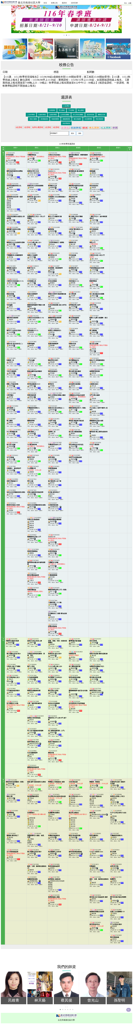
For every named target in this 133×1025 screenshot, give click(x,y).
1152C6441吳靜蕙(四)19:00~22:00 (77, 396)
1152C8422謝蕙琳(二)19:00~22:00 (34, 537)
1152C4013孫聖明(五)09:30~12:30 (96, 867)
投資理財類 (66, 123)
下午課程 (71, 110)
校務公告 (54, 3)
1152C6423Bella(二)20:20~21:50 (35, 591)
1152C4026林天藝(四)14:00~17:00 (75, 678)
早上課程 (62, 110)
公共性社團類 (64, 114)
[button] (64, 35)
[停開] (115, 127)
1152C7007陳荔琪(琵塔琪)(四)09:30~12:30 (75, 852)
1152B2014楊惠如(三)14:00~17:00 (55, 678)
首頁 (45, 3)
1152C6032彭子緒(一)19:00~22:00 (13, 432)
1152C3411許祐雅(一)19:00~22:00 (14, 331)
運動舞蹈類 (66, 119)
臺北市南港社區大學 (28, 2)
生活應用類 (88, 119)
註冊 (129, 3)
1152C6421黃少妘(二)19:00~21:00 (35, 446)
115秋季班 (66, 106)
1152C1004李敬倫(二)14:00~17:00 (34, 678)
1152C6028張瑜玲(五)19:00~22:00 (96, 331)
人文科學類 (31, 114)
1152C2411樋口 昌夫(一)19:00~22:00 (15, 282)
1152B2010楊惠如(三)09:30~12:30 (54, 852)
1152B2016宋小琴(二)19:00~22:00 (34, 282)
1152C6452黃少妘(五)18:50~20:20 (97, 156)
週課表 (64, 3)
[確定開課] (94, 127)
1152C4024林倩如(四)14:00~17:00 (76, 655)
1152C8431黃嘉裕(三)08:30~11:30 (57, 798)
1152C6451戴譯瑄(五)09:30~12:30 (96, 926)
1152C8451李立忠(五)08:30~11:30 (99, 783)
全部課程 (52, 110)
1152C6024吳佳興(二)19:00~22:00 (34, 432)
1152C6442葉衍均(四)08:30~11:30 (76, 783)
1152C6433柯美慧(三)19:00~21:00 (56, 564)
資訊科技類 (90, 114)
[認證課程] (75, 127)
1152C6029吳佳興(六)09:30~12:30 (117, 867)
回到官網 (74, 3)
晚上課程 (81, 110)
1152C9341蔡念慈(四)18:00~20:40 (78, 158)
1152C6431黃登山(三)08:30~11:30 (56, 783)
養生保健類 (77, 119)
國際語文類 (101, 114)
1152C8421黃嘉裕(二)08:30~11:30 (36, 784)
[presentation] (65, 1007)
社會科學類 (42, 114)
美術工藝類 (33, 119)
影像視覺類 (55, 119)
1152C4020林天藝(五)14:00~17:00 (96, 678)
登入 (125, 3)
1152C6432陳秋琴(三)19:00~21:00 (54, 552)
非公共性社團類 (78, 114)
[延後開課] (105, 127)
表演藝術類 (44, 119)
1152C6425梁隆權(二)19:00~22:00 (34, 470)
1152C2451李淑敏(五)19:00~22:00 (96, 244)
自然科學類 (53, 114)
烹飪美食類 (99, 119)
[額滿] (85, 127)
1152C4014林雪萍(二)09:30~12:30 (34, 852)
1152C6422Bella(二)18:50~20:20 (35, 156)
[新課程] (65, 127)
